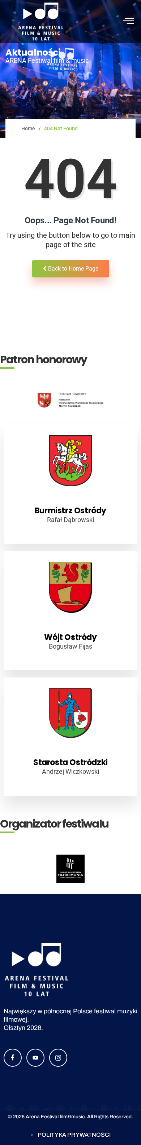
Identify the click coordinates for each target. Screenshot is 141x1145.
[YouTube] (35, 1058)
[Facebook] (13, 1058)
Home (28, 128)
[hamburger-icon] (127, 21)
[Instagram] (58, 1058)
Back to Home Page (72, 268)
